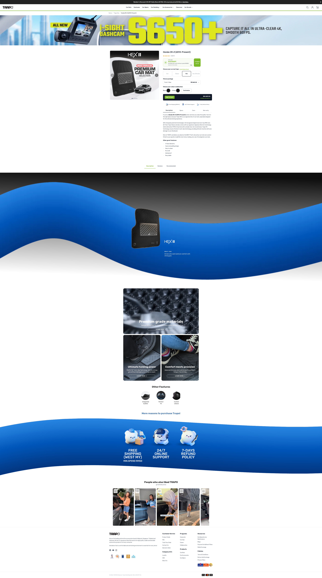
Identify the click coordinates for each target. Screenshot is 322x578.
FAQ (163, 540)
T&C (191, 65)
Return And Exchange (203, 557)
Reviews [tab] (160, 166)
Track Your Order (166, 542)
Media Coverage (202, 547)
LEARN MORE (161, 329)
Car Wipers (145, 7)
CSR (163, 558)
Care (193, 110)
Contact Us (165, 545)
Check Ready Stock (184, 69)
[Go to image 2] (133, 98)
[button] (178, 62)
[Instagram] (116, 550)
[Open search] (307, 7)
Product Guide (166, 537)
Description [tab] (150, 166)
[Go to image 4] (135, 98)
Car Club (182, 540)
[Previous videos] (114, 507)
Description (169, 110)
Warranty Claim (166, 548)
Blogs (199, 542)
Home (110, 13)
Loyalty (164, 555)
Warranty (206, 110)
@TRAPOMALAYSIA (161, 484)
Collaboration (183, 545)
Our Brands (187, 7)
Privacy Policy (201, 560)
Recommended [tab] (171, 166)
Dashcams (137, 7)
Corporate (183, 537)
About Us (164, 560)
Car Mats (128, 7)
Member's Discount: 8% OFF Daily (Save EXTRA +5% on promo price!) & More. (161, 2)
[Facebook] (110, 550)
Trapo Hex (116, 13)
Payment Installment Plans (205, 544)
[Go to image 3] (134, 98)
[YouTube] (113, 550)
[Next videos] (207, 507)
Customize (186, 90)
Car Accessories (167, 7)
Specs (181, 110)
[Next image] (156, 75)
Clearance (179, 7)
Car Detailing (155, 7)
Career (182, 542)
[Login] (312, 7)
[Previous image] (112, 75)
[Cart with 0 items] (317, 7)
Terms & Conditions (203, 554)
